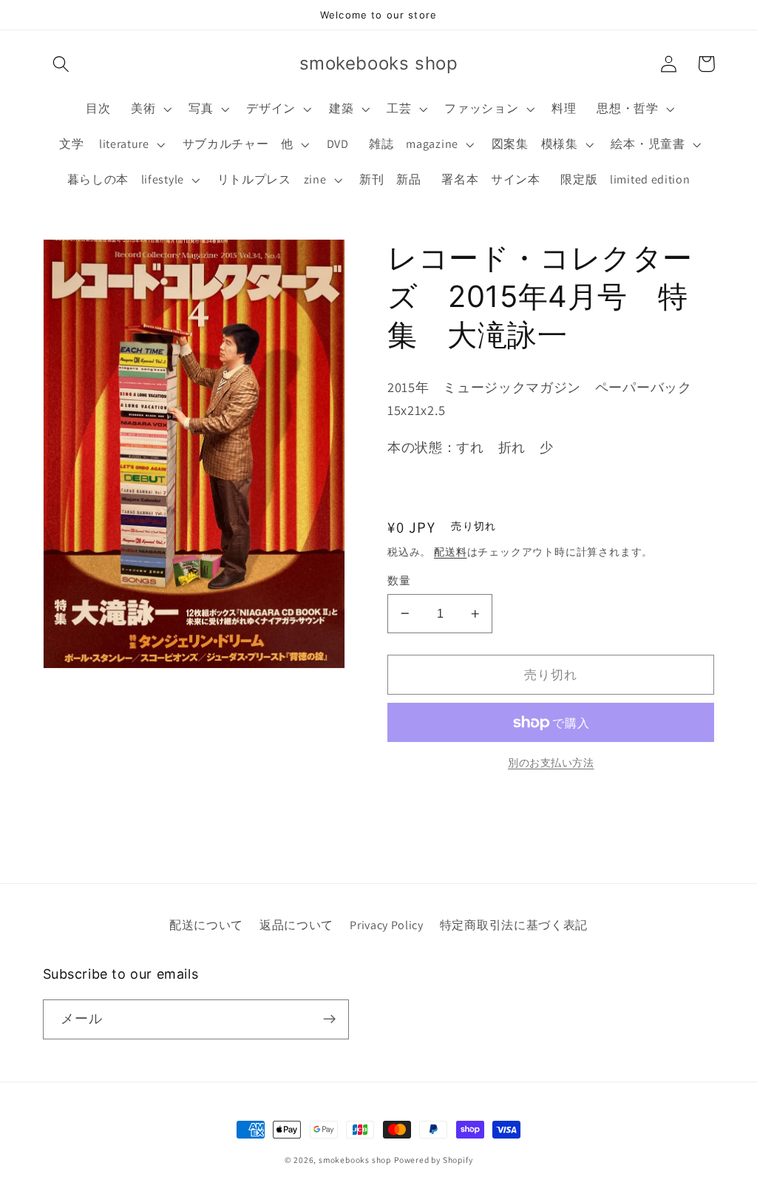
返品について (296, 925)
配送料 (450, 552)
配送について (206, 925)
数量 (398, 580)
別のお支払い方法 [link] (551, 762)
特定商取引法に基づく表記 (514, 925)
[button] (62, 64)
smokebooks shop (355, 1159)
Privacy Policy (387, 925)
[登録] (329, 1019)
